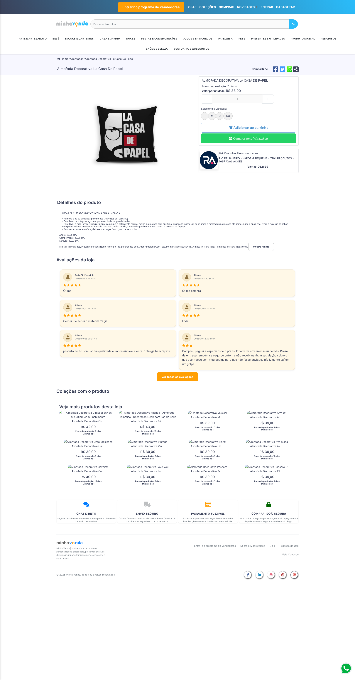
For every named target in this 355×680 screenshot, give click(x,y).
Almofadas (76, 58)
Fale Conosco (290, 554)
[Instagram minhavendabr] (270, 575)
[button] (247, 7)
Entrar (267, 7)
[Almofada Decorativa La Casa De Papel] (126, 136)
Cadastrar (285, 7)
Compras (226, 7)
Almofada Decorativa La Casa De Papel (109, 58)
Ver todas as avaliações (177, 376)
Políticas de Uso (289, 545)
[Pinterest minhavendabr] (282, 575)
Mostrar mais (261, 246)
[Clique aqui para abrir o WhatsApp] (346, 668)
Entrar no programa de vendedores (151, 7)
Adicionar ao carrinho (250, 128)
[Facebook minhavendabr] (247, 575)
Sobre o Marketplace (252, 545)
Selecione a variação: (214, 108)
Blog (272, 545)
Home (64, 58)
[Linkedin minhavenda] (259, 575)
